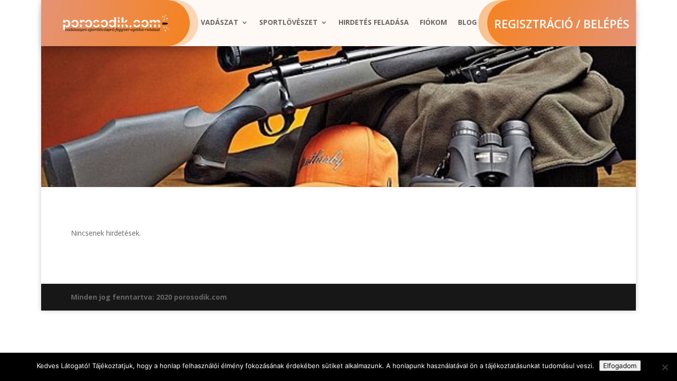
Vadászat (219, 23)
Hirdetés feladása (373, 23)
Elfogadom (620, 366)
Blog (467, 23)
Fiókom (433, 23)
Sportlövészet (288, 23)
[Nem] (665, 367)
